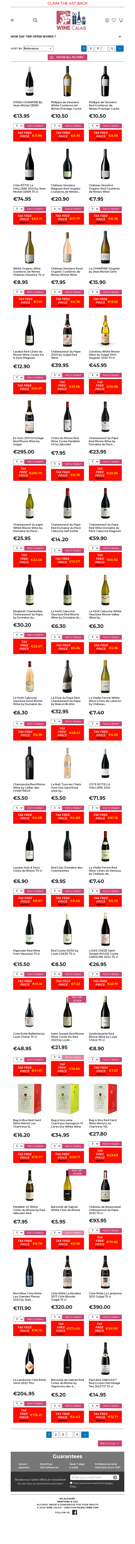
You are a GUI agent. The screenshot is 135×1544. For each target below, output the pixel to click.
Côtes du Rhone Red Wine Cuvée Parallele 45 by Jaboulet (65, 441)
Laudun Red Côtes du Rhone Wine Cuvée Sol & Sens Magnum (28, 354)
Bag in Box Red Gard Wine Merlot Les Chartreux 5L (27, 1123)
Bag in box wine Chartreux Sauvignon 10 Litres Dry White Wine (67, 1123)
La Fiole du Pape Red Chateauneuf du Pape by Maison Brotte (66, 701)
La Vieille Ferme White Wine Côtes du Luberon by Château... (105, 701)
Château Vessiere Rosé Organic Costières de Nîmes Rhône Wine (67, 271)
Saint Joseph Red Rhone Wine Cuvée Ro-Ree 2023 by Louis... (67, 1037)
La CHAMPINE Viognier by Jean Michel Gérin (104, 270)
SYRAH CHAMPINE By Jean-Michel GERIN (27, 104)
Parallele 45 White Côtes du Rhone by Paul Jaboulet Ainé (29, 1210)
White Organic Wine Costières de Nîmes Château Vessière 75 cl (28, 271)
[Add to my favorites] (29, 80)
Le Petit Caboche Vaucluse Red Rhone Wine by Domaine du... (66, 614)
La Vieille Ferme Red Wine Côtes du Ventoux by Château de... (105, 870)
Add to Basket (35, 125)
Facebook (74, 1512)
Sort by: (16, 48)
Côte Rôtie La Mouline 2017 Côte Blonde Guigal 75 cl (66, 1296)
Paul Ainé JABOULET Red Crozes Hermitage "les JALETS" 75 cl (104, 1383)
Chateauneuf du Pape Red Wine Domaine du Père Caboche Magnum (105, 527)
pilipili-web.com (87, 1507)
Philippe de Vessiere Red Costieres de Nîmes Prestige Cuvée (104, 105)
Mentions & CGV (67, 1501)
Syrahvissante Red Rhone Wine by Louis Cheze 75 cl (103, 1037)
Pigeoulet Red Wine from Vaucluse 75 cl (26, 952)
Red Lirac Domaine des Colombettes (66, 869)
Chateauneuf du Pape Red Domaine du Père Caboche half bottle (66, 527)
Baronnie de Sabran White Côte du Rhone (65, 1208)
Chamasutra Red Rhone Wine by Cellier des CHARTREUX (29, 787)
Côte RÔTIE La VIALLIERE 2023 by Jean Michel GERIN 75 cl (29, 188)
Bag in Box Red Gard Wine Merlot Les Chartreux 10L (103, 1123)
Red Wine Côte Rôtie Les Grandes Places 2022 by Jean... (27, 1296)
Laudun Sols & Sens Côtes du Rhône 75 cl (27, 869)
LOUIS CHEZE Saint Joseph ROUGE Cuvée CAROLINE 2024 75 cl (104, 953)
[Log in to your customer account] (107, 20)
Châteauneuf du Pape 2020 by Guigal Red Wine (66, 354)
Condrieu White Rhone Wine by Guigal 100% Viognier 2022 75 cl (104, 354)
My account (67, 1498)
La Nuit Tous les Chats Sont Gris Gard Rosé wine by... (66, 787)
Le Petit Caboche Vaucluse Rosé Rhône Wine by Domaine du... (28, 701)
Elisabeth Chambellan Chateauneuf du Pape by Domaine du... (28, 614)
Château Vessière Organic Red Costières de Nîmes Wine (104, 188)
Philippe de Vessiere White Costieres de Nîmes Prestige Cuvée (66, 105)
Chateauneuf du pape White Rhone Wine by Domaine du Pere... (28, 527)
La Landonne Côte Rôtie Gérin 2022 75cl (29, 1381)
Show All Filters (69, 57)
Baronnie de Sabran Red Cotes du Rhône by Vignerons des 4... (67, 1383)
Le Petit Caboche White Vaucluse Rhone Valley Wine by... (105, 614)
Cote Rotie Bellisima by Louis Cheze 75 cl (29, 1035)
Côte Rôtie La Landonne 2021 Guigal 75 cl (105, 1295)
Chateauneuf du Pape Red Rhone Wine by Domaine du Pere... (104, 441)
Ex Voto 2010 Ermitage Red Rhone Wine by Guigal (28, 441)
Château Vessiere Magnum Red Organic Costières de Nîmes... (66, 188)
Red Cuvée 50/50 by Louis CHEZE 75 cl (64, 952)
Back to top (110, 1443)
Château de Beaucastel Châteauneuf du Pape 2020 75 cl (105, 1210)
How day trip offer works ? (33, 36)
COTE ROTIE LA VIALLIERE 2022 (99, 786)
